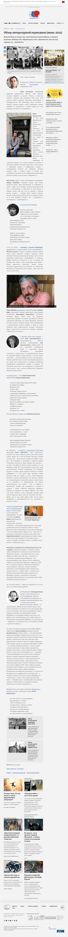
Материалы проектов (19, 773)
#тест (5, 807)
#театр (25, 858)
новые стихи (23, 414)
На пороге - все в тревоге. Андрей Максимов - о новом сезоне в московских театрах (32, 837)
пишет (17, 180)
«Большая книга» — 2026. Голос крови (31, 794)
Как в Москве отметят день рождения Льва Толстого (54, 113)
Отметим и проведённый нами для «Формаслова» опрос (14, 508)
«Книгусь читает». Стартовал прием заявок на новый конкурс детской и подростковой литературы (54, 104)
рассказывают (33, 84)
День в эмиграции (8, 860)
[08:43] (13, 819)
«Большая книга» (28, 778)
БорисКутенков (15, 764)
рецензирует (21, 310)
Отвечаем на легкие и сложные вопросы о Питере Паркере (12, 803)
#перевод (6, 856)
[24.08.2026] (33, 819)
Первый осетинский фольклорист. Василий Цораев (32, 877)
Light (5, 818)
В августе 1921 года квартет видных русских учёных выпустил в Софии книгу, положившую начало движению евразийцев (13, 883)
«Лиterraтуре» (12, 375)
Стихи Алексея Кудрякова (28, 205)
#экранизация (12, 807)
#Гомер (9, 856)
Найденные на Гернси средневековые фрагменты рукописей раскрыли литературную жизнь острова (53, 141)
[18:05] (13, 780)
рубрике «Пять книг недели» (31, 336)
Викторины (6, 778)
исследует (30, 631)
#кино (7, 807)
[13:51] (33, 780)
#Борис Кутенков (11, 769)
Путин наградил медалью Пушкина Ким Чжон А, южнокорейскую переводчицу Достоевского (54, 130)
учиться (42, 23)
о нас (58, 23)
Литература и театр (29, 818)
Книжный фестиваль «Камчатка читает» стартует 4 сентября (54, 121)
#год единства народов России (30, 898)
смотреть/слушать (33, 23)
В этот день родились (51, 67)
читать (24, 23)
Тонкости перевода (11, 818)
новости (18, 23)
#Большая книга (27, 814)
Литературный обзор (20, 28)
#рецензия (31, 816)
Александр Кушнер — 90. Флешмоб (53, 71)
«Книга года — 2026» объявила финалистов (52, 151)
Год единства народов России (31, 860)
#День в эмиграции (8, 888)
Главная (9, 773)
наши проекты (50, 23)
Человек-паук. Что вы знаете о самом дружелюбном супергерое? (12, 796)
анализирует (28, 596)
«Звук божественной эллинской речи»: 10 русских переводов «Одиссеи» (12, 836)
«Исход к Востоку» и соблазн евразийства (12, 876)
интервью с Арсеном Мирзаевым (31, 247)
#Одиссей (16, 856)
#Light (12, 856)
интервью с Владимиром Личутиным (30, 450)
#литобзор (20, 769)
